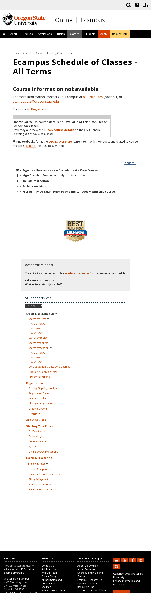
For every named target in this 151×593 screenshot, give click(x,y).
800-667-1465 (93, 97)
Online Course (43, 451)
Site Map (46, 587)
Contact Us (48, 565)
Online (64, 20)
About (13, 33)
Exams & (39, 457)
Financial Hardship (42, 489)
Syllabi (32, 446)
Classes (74, 33)
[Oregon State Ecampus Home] (77, 20)
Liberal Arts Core (43, 372)
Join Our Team (50, 572)
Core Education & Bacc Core (49, 366)
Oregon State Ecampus (16, 578)
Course (37, 441)
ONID (37, 431)
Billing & (38, 479)
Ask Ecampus (49, 569)
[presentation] (137, 5)
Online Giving (49, 576)
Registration (40, 109)
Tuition (61, 33)
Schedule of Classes (33, 53)
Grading (38, 408)
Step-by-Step (43, 388)
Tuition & (35, 464)
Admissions (45, 33)
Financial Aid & (44, 474)
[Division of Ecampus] (146, 5)
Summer (38, 323)
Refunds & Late (40, 484)
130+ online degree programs (19, 571)
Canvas (36, 436)
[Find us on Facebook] (133, 559)
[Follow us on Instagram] (141, 559)
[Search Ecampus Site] (128, 5)
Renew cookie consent (54, 590)
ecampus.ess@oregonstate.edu (36, 101)
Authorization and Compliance (52, 581)
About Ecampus (86, 569)
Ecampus (93, 20)
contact (31, 146)
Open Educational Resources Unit (87, 585)
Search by (37, 319)
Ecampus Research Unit (90, 580)
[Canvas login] (116, 569)
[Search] (128, 5)
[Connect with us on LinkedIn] (117, 559)
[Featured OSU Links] (137, 5)
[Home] (4, 34)
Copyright (118, 573)
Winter (37, 333)
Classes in (39, 377)
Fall (35, 328)
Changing (41, 403)
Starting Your (40, 426)
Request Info (120, 33)
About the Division (87, 565)
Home (16, 53)
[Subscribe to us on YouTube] (125, 559)
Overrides (34, 414)
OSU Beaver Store (60, 141)
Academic (40, 398)
